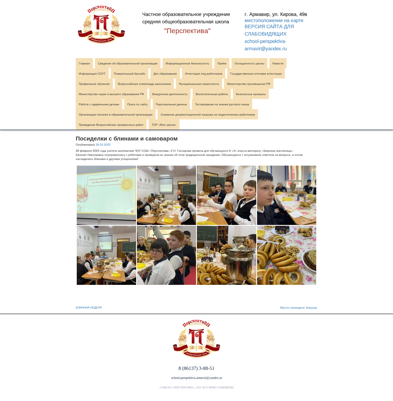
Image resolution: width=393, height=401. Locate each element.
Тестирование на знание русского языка (222, 104)
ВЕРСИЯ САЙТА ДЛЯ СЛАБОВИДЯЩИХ (269, 29)
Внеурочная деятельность (169, 94)
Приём (221, 63)
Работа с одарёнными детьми (99, 104)
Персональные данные (171, 104)
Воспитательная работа (212, 94)
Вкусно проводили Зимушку (298, 307)
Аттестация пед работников (203, 73)
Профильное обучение (94, 84)
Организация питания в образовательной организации (115, 114)
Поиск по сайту (137, 104)
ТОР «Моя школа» (164, 124)
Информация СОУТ (92, 73)
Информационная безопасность (187, 63)
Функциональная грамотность (199, 84)
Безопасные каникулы (251, 94)
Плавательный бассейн (129, 73)
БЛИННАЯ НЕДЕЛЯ (89, 307)
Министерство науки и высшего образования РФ (111, 94)
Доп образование (165, 73)
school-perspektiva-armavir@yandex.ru (266, 44)
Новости (277, 63)
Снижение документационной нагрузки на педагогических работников (208, 114)
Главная (84, 63)
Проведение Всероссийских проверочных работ (111, 124)
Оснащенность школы (249, 63)
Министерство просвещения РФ (248, 84)
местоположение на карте (274, 20)
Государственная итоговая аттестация (256, 73)
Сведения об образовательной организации (127, 63)
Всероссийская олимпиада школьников (144, 84)
